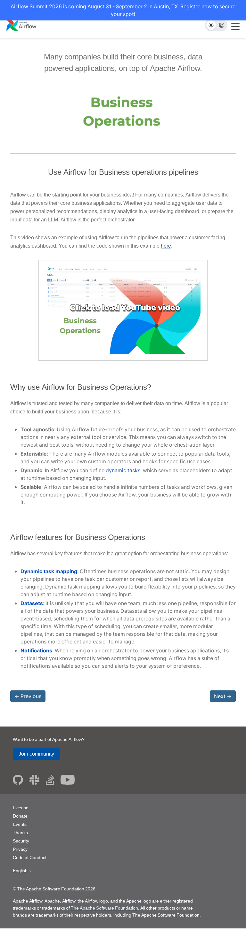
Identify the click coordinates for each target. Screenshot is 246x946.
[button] (22, 870)
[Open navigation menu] (235, 25)
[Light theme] (211, 25)
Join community (36, 754)
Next (223, 696)
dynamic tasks (123, 470)
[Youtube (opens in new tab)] (68, 780)
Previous (27, 696)
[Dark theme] (221, 25)
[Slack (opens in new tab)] (34, 780)
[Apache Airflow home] (21, 24)
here (166, 246)
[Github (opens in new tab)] (18, 780)
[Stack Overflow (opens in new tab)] (50, 780)
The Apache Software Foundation (104, 908)
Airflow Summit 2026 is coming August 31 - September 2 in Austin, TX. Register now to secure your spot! (123, 10)
